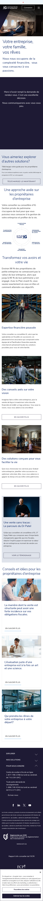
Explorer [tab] (10, 753)
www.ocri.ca (21, 844)
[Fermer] (40, 872)
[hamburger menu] (38, 8)
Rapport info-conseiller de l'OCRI (22, 856)
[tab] (21, 754)
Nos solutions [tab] (13, 760)
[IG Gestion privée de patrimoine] (12, 7)
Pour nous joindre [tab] (15, 766)
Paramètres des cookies (21, 890)
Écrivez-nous (13, 795)
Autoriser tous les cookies (21, 896)
